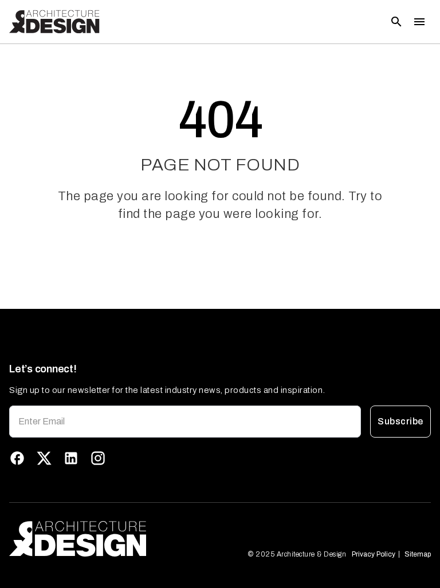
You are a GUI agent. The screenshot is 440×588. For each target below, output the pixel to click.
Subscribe (400, 421)
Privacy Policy (373, 554)
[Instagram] (98, 458)
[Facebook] (17, 458)
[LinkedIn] (71, 458)
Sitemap (417, 554)
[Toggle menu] (419, 21)
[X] (44, 458)
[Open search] (396, 21)
